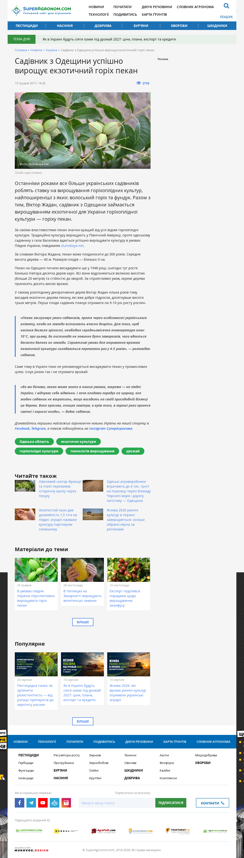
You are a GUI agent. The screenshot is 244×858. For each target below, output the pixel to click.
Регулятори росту (67, 755)
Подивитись (125, 14)
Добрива (103, 25)
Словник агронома (195, 7)
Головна (21, 50)
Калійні (165, 770)
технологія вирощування (92, 451)
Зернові (95, 755)
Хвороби (179, 25)
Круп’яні (95, 778)
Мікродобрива (206, 755)
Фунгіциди (26, 770)
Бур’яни (141, 25)
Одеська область (34, 441)
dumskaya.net (72, 245)
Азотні (164, 755)
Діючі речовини (157, 7)
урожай (133, 451)
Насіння (65, 25)
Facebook (22, 428)
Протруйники (64, 763)
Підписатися (170, 802)
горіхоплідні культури (39, 451)
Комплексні (168, 778)
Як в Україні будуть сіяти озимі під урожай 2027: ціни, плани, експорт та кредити (109, 39)
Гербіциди (25, 763)
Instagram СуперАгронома (110, 428)
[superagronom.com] (41, 10)
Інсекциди (25, 778)
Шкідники (217, 25)
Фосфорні (167, 763)
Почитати (122, 7)
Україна (51, 50)
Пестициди (27, 25)
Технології (99, 14)
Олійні (93, 770)
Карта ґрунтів (154, 14)
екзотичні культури (78, 441)
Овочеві (130, 763)
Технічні (130, 755)
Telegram (38, 428)
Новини (96, 7)
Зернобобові (98, 763)
